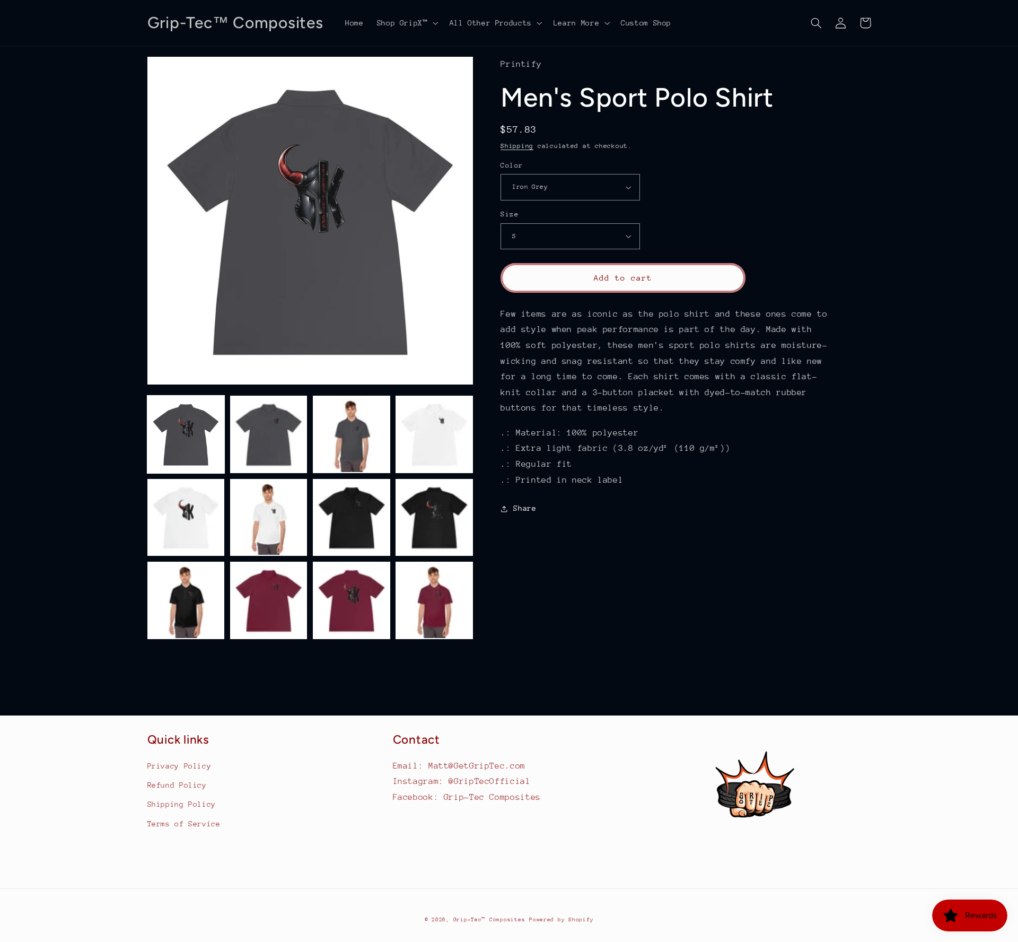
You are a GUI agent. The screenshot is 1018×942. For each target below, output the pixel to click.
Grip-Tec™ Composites (489, 920)
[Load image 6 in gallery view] (269, 517)
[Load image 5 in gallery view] (186, 517)
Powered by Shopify (561, 920)
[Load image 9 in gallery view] (186, 600)
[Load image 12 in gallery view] (434, 600)
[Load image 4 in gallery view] (434, 434)
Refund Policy (177, 785)
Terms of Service (184, 823)
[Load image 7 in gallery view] (351, 517)
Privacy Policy (179, 766)
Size (510, 214)
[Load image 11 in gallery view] (351, 600)
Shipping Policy (181, 804)
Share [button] (524, 508)
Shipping (517, 146)
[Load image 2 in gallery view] (269, 434)
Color (512, 165)
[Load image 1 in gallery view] (186, 434)
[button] (406, 22)
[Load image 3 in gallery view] (351, 434)
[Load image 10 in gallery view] (269, 600)
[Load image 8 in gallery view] (434, 517)
